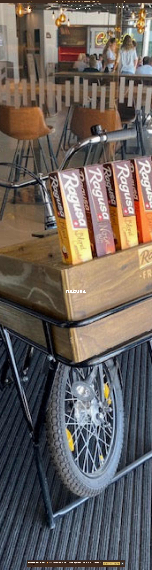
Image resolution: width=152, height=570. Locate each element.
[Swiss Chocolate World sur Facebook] (27, 1)
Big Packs (86, 8)
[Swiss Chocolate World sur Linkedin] (31, 1)
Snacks (66, 6)
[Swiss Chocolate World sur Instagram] (29, 1)
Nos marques (76, 8)
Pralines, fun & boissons (78, 6)
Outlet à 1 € (66, 8)
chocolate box (93, 6)
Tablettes (58, 6)
